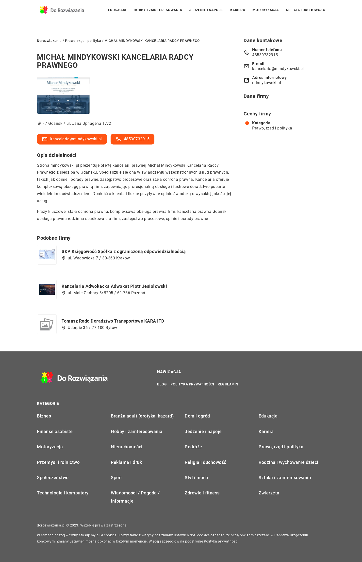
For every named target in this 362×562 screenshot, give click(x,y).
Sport (116, 477)
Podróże (193, 446)
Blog (162, 384)
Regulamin (228, 384)
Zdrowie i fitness (202, 492)
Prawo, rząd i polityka (272, 128)
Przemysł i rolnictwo (58, 462)
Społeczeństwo (53, 477)
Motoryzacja (265, 10)
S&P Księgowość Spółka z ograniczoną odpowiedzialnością (124, 251)
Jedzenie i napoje (206, 10)
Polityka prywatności (192, 384)
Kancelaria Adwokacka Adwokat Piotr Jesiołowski (114, 286)
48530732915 (137, 139)
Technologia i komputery (63, 492)
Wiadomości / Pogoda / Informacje (135, 496)
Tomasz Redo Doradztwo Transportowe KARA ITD (113, 321)
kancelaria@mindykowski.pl (76, 139)
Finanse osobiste (55, 431)
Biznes (44, 415)
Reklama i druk (126, 462)
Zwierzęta (269, 492)
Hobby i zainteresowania (158, 10)
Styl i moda (196, 477)
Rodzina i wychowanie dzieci (288, 462)
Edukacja (117, 10)
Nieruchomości (127, 446)
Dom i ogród (197, 415)
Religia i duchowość (305, 10)
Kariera (237, 10)
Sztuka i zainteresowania (285, 477)
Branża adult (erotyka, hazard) (142, 415)
